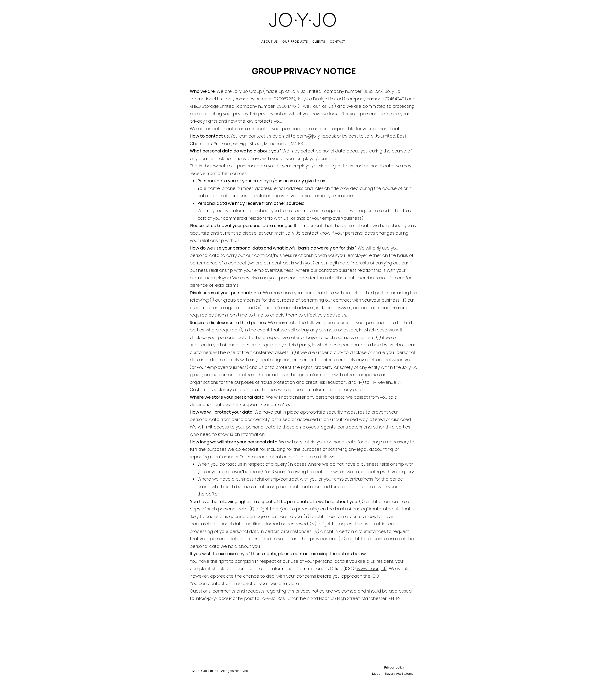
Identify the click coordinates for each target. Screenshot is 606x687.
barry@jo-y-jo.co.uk (316, 136)
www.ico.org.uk (371, 568)
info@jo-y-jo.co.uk (214, 598)
